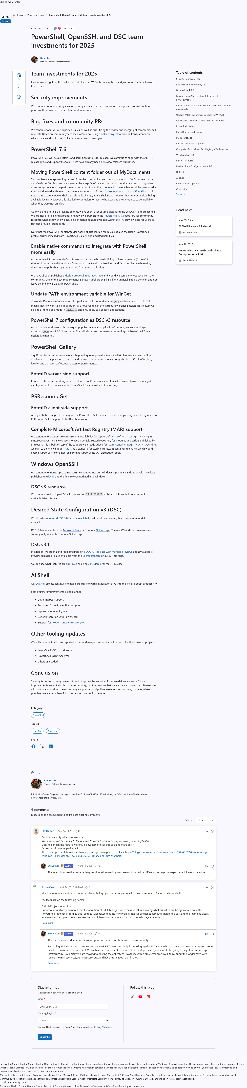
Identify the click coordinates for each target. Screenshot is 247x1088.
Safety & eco (112, 1086)
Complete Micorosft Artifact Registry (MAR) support (202, 149)
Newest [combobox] (201, 820)
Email (41, 998)
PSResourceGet (184, 137)
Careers (75, 1078)
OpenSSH (37, 730)
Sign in (5, 21)
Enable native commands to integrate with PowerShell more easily (203, 107)
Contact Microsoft (44, 1086)
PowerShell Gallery (185, 126)
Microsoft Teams (98, 1075)
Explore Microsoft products (143, 1063)
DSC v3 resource (184, 160)
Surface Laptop (20, 1063)
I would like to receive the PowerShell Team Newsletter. (75, 1027)
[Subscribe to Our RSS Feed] (148, 997)
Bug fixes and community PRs (191, 84)
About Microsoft (88, 1078)
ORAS (68, 448)
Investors (139, 1078)
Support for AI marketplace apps (207, 1075)
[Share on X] (42, 747)
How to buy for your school (200, 1067)
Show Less (181, 194)
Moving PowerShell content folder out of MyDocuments (197, 97)
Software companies (46, 1078)
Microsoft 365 (55, 1075)
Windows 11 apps (166, 1063)
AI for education (54, 1071)
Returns (240, 1063)
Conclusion (182, 189)
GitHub (50, 476)
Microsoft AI (6, 1075)
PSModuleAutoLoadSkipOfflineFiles (125, 191)
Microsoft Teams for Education (143, 1067)
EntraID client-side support (190, 143)
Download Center (202, 1063)
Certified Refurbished (26, 1067)
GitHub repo (103, 530)
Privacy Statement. (103, 1027)
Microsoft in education (93, 1067)
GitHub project (109, 134)
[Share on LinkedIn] (51, 747)
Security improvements (188, 78)
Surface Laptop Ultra (38, 1063)
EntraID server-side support (190, 132)
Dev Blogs (17, 14)
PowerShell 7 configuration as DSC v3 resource (200, 120)
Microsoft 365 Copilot (118, 1075)
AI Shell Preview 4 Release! (194, 226)
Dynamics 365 (39, 1075)
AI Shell (180, 177)
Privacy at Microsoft (124, 1078)
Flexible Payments (72, 1067)
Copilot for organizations (90, 1063)
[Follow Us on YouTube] (140, 998)
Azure (149, 1075)
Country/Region (47, 1013)
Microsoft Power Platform (76, 1075)
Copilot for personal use (116, 1063)
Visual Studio (64, 1078)
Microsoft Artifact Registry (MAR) (129, 436)
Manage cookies (71, 1086)
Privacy (59, 1086)
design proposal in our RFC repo (84, 275)
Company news (105, 1078)
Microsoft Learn (182, 1075)
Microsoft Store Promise (50, 1067)
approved (71, 563)
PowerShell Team (35, 14)
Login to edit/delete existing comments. (78, 814)
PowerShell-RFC (113, 215)
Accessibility (175, 1078)
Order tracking (7, 1067)
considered (94, 563)
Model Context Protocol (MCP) (69, 622)
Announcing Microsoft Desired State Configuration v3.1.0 (200, 252)
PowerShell (38, 715)
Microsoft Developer (162, 1075)
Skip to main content (10, 1)
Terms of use (86, 1086)
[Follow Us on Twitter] (132, 997)
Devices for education (117, 1067)
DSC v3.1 (181, 172)
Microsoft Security (22, 1075)
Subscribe (45, 1036)
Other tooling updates (187, 183)
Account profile (184, 1063)
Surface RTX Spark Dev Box (63, 1063)
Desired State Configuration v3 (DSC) (195, 166)
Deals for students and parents (30, 1071)
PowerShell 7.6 (185, 90)
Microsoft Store (72, 530)
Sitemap (31, 1086)
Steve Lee (45, 58)
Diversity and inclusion (156, 1078)
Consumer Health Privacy (13, 1086)
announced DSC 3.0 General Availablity (67, 518)
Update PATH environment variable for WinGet (200, 114)
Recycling (124, 1086)
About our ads (136, 1086)
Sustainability (188, 1078)
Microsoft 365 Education (172, 1067)
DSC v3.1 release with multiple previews (109, 551)
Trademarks (99, 1086)
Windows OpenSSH (186, 154)
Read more (47, 922)
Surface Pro (6, 1063)
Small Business (137, 1075)
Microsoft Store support (223, 1063)
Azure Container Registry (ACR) (126, 444)
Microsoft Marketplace (24, 1078)
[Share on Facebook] (33, 747)
